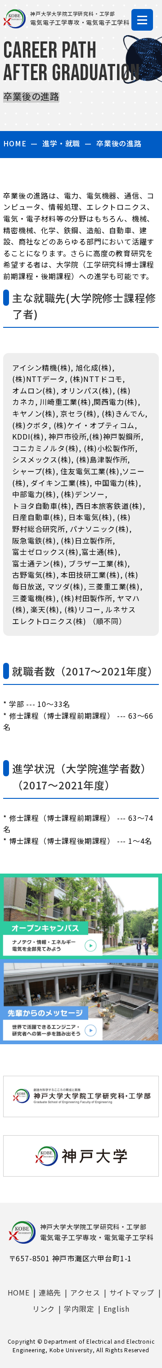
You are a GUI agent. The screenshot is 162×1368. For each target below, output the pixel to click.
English (117, 1308)
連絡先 (50, 1292)
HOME (14, 143)
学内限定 (79, 1308)
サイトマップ (132, 1292)
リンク (43, 1308)
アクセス (85, 1292)
